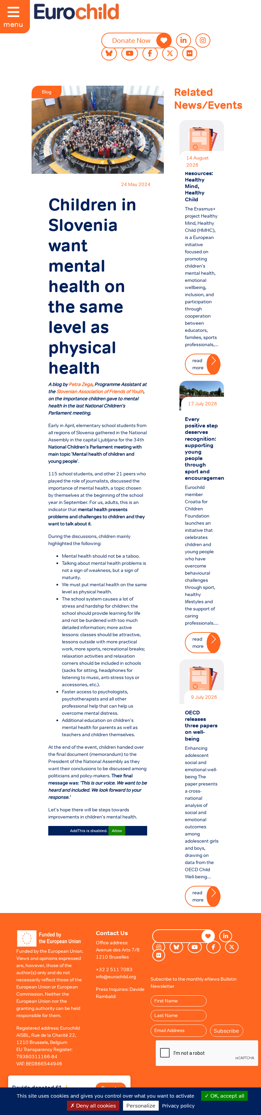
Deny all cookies (95, 1105)
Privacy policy (178, 1105)
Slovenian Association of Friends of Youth (99, 391)
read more (198, 364)
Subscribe (226, 1030)
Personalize (140, 1105)
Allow (117, 830)
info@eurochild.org (116, 977)
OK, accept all (226, 1095)
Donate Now (131, 40)
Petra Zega (80, 384)
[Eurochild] (76, 11)
